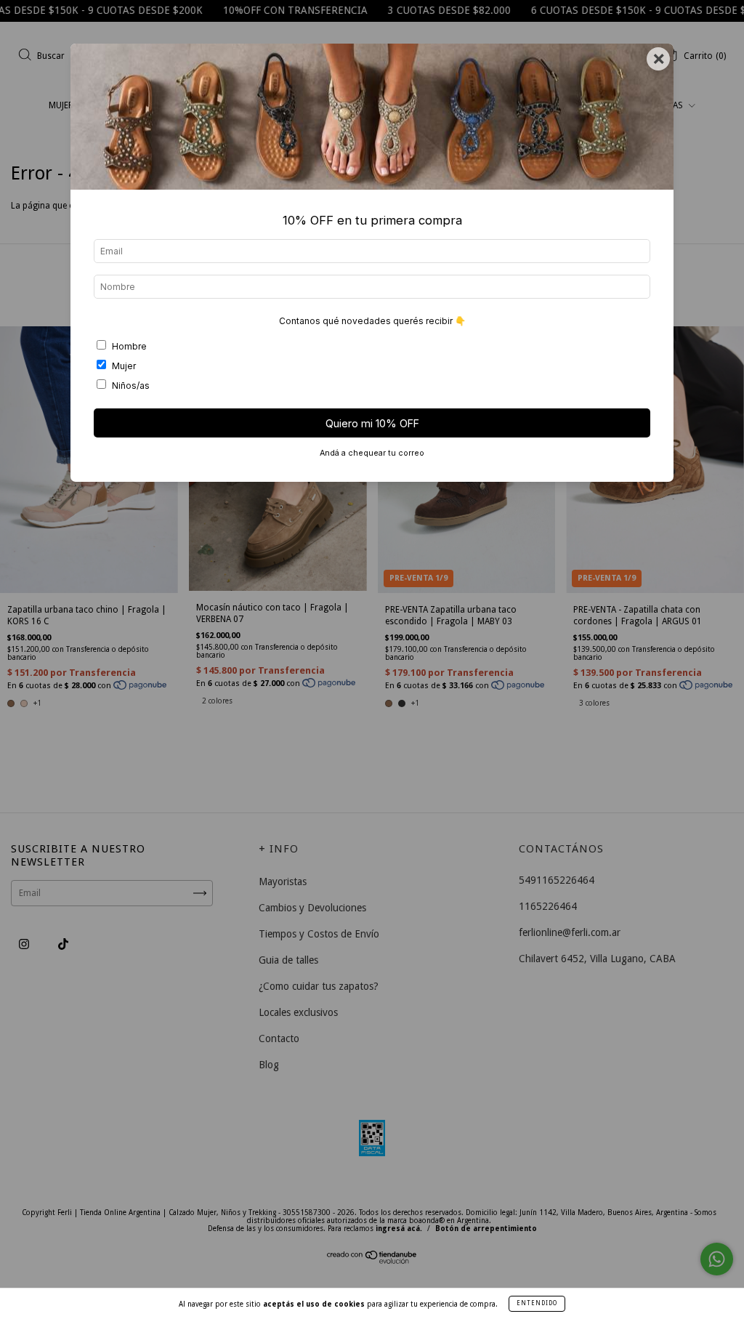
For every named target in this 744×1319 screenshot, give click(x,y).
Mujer (124, 365)
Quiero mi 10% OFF (372, 423)
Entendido (537, 1303)
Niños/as (131, 385)
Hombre (129, 346)
